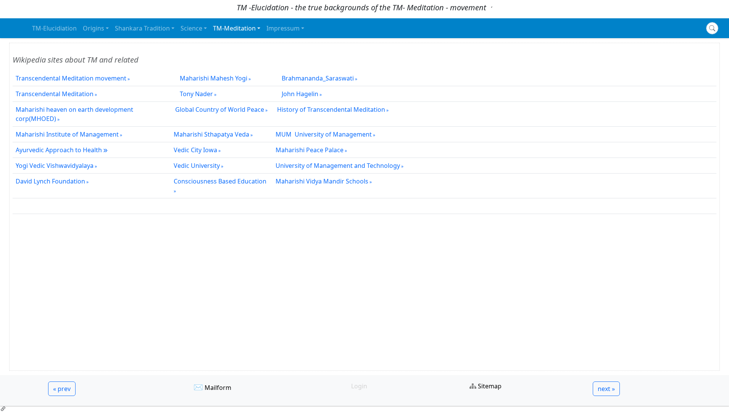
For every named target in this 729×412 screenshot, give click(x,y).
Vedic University (197, 165)
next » (606, 389)
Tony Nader (194, 94)
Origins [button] (93, 28)
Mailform (218, 387)
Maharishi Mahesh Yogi (210, 78)
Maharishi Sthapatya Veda (211, 134)
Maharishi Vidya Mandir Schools (322, 181)
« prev (62, 389)
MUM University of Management (324, 134)
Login (359, 386)
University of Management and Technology (338, 165)
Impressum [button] (283, 28)
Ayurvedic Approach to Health (59, 150)
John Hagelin (297, 94)
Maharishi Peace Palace (310, 150)
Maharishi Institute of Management (67, 134)
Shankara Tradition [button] (142, 28)
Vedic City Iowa (195, 150)
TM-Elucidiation (54, 28)
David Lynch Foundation (50, 181)
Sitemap (490, 386)
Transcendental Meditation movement (71, 78)
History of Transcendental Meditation (331, 109)
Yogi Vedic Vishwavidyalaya (55, 165)
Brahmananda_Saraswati (315, 78)
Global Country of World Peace (219, 109)
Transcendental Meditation (55, 94)
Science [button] (191, 28)
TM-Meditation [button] (234, 28)
